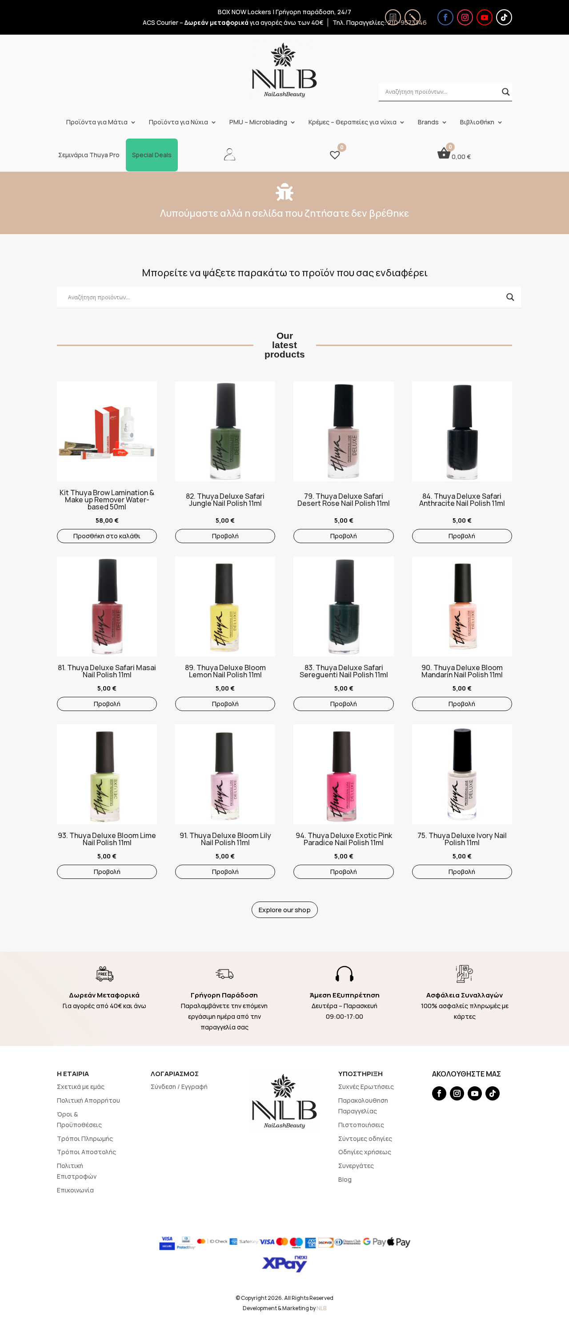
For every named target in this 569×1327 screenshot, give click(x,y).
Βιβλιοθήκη (477, 122)
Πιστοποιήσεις (361, 1124)
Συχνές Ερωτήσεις (366, 1086)
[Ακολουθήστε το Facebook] (445, 17)
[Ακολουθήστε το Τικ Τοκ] (504, 17)
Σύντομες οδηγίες (365, 1138)
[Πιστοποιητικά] (393, 17)
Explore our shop (285, 909)
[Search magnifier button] (506, 92)
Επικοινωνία (75, 1190)
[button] (61, 428)
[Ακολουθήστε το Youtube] (485, 17)
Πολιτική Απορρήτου (88, 1100)
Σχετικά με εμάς (80, 1086)
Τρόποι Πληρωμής (85, 1138)
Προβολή (225, 536)
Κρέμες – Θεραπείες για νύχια (353, 122)
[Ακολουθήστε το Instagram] (465, 17)
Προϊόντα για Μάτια (97, 122)
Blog (345, 1179)
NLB (321, 1308)
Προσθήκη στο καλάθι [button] (106, 536)
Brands (428, 122)
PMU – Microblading (258, 122)
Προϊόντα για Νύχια (178, 122)
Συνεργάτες (356, 1165)
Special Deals (152, 155)
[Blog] (413, 17)
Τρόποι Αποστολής (86, 1152)
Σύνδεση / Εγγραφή (179, 1086)
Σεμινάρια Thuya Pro (89, 155)
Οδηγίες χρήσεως (364, 1152)
